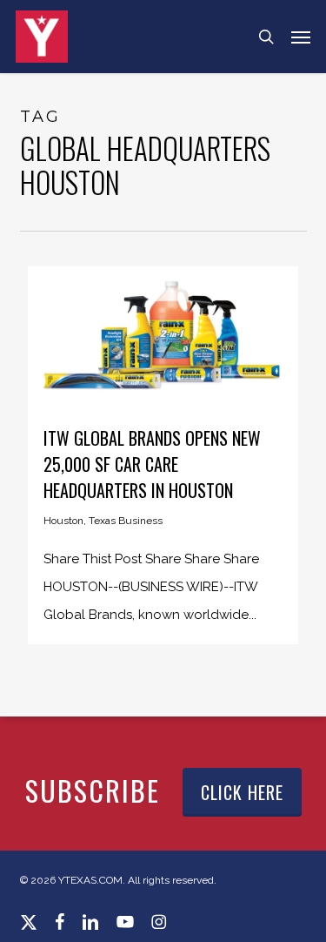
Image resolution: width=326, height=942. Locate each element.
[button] (300, 36)
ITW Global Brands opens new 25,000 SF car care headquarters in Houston (152, 464)
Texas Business (126, 521)
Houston (63, 521)
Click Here (242, 792)
